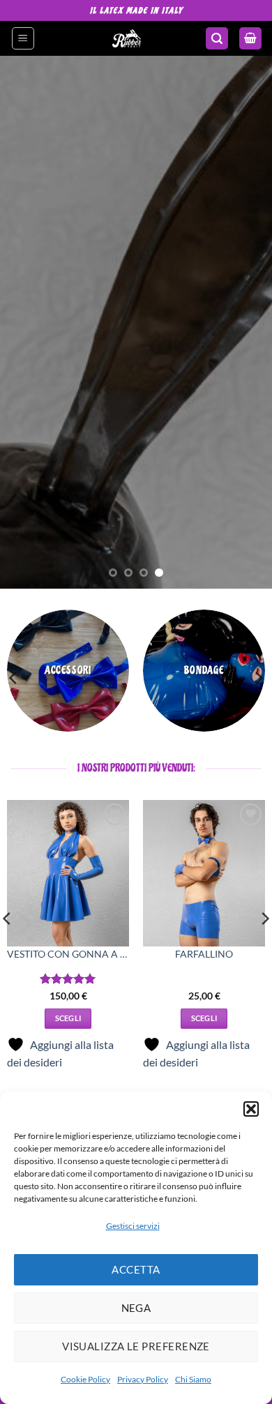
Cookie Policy (85, 1379)
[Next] (258, 677)
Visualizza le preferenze (136, 1346)
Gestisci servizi (133, 1226)
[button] (251, 1109)
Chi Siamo (193, 1379)
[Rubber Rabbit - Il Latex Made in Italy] (127, 38)
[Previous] (14, 677)
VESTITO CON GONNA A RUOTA (68, 954)
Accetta (136, 1269)
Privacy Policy (142, 1379)
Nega (136, 1307)
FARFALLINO (204, 954)
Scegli (68, 1017)
